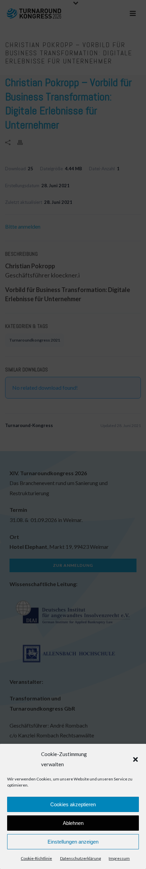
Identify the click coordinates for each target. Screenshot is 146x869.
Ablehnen (73, 823)
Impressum (119, 858)
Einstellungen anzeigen (73, 842)
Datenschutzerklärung (80, 858)
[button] (135, 759)
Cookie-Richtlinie (36, 858)
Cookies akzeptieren (73, 804)
